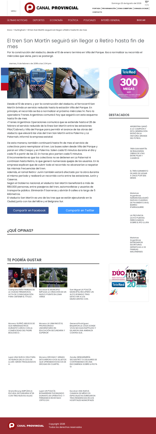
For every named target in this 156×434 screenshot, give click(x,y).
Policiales (90, 20)
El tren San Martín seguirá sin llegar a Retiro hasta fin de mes (57, 30)
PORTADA (96, 8)
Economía (56, 20)
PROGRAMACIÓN (109, 8)
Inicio (10, 30)
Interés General (110, 20)
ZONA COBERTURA (125, 8)
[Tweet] (5, 79)
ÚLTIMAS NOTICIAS (17, 20)
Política (73, 20)
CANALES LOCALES (141, 8)
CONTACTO (97, 12)
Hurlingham (20, 30)
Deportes (38, 20)
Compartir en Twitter (79, 210)
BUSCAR (141, 20)
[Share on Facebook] (5, 71)
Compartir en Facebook (29, 210)
